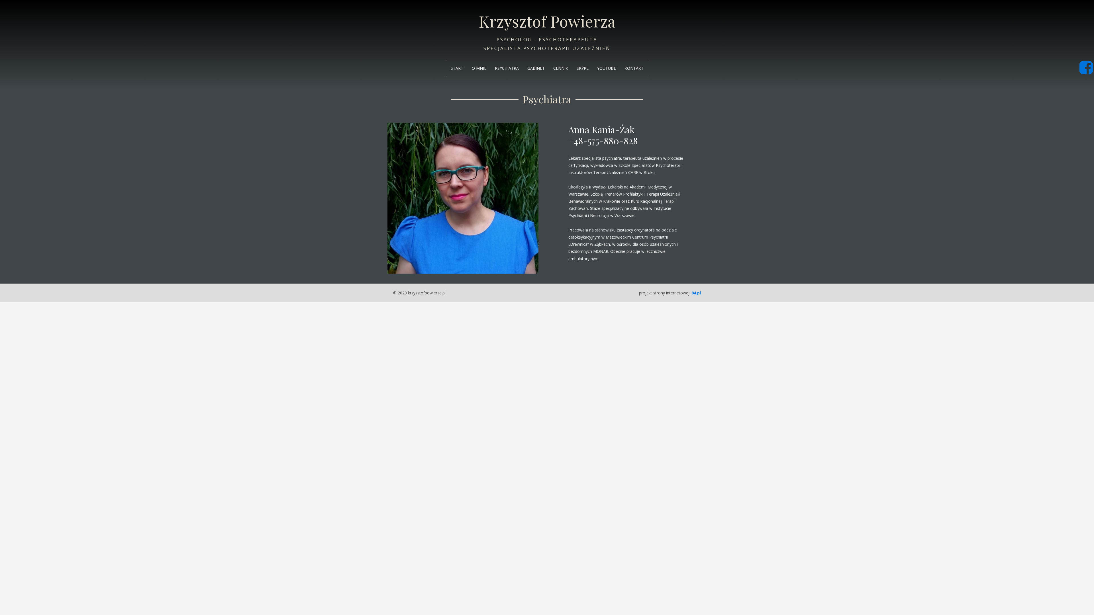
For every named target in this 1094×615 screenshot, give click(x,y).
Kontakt (634, 68)
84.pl (696, 293)
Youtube (606, 68)
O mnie (479, 68)
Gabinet (536, 68)
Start (457, 68)
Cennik (560, 68)
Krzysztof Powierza (547, 21)
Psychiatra (507, 68)
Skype (583, 68)
